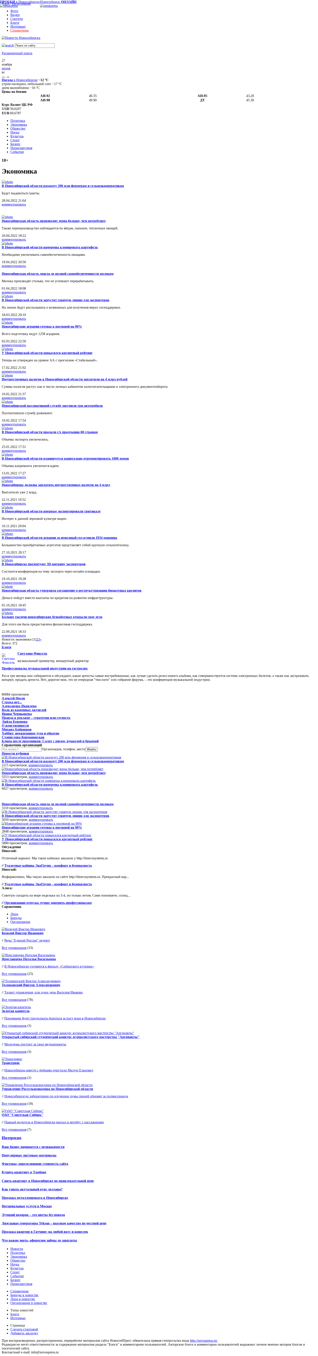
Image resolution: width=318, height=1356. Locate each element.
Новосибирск (58, 2)
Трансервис (11, 1063)
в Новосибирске (20, 80)
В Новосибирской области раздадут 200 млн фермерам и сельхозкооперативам (63, 186)
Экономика (18, 124)
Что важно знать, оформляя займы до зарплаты (39, 1240)
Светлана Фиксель (32, 653)
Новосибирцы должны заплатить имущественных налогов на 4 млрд (56, 485)
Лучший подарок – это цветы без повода (33, 1215)
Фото (14, 11)
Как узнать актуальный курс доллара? (32, 1189)
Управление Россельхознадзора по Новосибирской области (47, 1089)
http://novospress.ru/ (203, 1340)
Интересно (11, 1137)
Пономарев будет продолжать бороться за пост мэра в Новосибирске (55, 1018)
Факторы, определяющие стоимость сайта (35, 1164)
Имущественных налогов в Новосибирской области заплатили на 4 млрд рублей (64, 379)
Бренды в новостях (24, 1295)
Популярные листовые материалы (29, 1155)
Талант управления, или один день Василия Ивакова (43, 992)
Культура (17, 136)
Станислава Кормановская (23, 737)
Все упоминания (14, 948)
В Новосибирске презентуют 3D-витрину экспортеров (44, 564)
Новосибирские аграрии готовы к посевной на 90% (42, 326)
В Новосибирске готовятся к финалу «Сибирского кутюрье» (49, 966)
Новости (16, 1249)
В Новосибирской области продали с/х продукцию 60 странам (50, 432)
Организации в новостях (28, 1303)
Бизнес (15, 144)
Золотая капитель (16, 1011)
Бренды (16, 918)
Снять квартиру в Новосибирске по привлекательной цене (48, 1181)
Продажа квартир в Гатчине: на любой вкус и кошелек (45, 1232)
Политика (17, 120)
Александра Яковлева (19, 706)
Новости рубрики (15, 753)
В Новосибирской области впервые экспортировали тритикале (51, 511)
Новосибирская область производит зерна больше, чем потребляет (54, 221)
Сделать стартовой (24, 1329)
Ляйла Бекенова (14, 721)
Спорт (15, 140)
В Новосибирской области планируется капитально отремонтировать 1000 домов (65, 458)
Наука (14, 132)
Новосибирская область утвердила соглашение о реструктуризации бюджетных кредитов (71, 590)
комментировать (14, 204)
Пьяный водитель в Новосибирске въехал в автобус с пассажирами (54, 1122)
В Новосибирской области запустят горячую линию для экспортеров (55, 300)
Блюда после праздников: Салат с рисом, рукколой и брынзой (50, 741)
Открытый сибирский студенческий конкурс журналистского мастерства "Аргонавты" (71, 1037)
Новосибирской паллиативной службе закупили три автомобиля (52, 405)
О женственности (15, 725)
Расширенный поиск (17, 53)
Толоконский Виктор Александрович (31, 985)
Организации (20, 922)
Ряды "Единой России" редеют (27, 940)
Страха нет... (12, 702)
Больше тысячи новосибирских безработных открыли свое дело (52, 617)
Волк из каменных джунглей (24, 710)
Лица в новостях (22, 1299)
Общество (17, 128)
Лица (14, 914)
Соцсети (16, 19)
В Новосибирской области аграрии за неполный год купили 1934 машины (59, 538)
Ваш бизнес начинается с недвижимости (33, 1147)
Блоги (14, 22)
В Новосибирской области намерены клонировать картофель (50, 247)
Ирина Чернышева (17, 714)
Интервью (18, 26)
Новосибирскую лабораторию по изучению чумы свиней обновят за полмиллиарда (66, 1096)
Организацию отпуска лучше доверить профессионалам (48, 903)
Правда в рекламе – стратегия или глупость (36, 718)
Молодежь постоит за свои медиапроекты (35, 1044)
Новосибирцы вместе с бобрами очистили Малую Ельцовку (48, 1070)
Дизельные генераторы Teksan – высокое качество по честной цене (54, 1223)
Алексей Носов (13, 698)
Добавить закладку (24, 1333)
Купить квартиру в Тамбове (24, 1172)
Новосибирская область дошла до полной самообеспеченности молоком (58, 273)
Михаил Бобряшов (17, 729)
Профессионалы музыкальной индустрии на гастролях (45, 668)
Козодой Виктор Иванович (22, 933)
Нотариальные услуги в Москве (27, 1206)
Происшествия (21, 148)
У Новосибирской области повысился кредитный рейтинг (47, 353)
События (17, 152)
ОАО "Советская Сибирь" (22, 1115)
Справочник (19, 30)
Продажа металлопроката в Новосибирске (35, 1198)
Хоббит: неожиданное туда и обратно (30, 733)
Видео (15, 15)
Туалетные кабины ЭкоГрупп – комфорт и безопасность (48, 865)
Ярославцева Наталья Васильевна (29, 959)
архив (6, 68)
